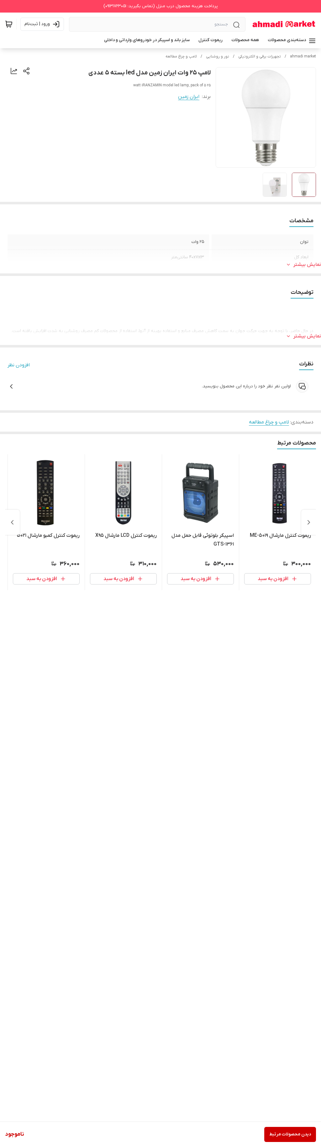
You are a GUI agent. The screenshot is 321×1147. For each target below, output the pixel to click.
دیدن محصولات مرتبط (290, 1134)
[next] (12, 522)
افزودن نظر (19, 365)
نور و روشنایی (217, 56)
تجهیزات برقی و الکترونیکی (259, 56)
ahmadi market (303, 56)
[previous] (308, 522)
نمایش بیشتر (307, 264)
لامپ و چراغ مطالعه (181, 56)
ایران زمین (188, 97)
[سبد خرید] (9, 24)
